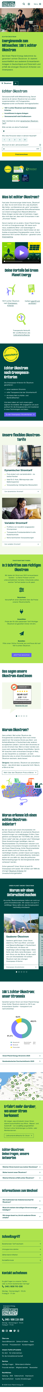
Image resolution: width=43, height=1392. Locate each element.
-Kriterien (16, 871)
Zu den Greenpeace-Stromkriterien (19, 414)
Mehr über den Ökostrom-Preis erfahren (19, 773)
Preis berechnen (21, 154)
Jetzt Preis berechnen (21, 655)
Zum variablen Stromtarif (12, 544)
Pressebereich (15, 1345)
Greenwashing (7, 237)
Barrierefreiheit (7, 1379)
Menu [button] (36, 4)
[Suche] (23, 4)
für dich (5, 1353)
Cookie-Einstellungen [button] (23, 1379)
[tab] (6, 83)
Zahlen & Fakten (22, 1341)
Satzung (5, 1376)
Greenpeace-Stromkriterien (15, 967)
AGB (11, 1376)
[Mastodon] (14, 1331)
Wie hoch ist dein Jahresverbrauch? (15, 145)
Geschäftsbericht (8, 1341)
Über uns (5, 1338)
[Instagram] (7, 1331)
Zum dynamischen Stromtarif (13, 491)
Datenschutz (19, 1376)
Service (5, 1361)
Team (32, 1341)
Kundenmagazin (28, 1345)
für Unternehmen (15, 1353)
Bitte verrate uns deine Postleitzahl (15, 127)
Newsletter (34, 1367)
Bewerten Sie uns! (21, 705)
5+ (25, 140)
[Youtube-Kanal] (11, 1331)
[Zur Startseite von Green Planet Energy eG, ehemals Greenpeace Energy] (9, 4)
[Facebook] (3, 1331)
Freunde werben (8, 1367)
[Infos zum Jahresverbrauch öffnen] (40, 145)
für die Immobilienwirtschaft (12, 1356)
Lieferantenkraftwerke (21, 335)
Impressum (29, 1376)
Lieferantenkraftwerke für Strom (18, 1136)
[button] (16, 716)
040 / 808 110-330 (14, 1286)
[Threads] (18, 1331)
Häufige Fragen (7, 1364)
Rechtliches (6, 1373)
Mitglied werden (22, 1367)
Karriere (5, 1345)
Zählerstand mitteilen (23, 1364)
